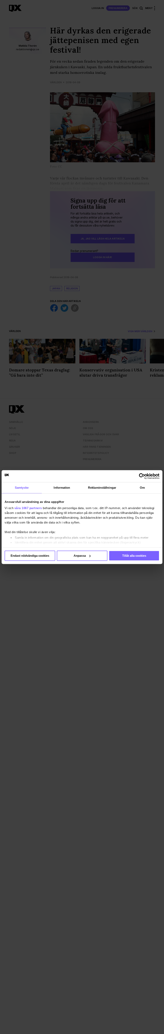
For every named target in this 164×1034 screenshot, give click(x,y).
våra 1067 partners (28, 508)
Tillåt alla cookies (134, 555)
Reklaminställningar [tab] (102, 487)
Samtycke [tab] (22, 487)
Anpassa (80, 555)
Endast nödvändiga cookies (30, 555)
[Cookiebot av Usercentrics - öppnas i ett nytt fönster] (141, 476)
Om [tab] (142, 487)
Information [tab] (62, 487)
